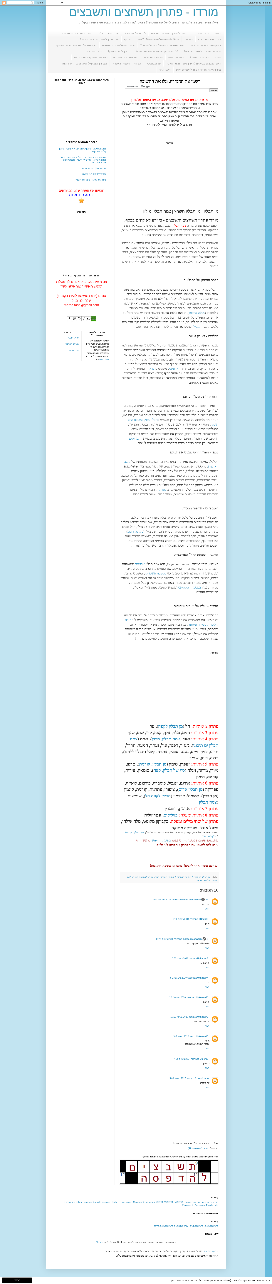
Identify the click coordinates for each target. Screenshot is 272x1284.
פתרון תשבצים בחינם (163, 1226)
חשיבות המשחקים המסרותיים (91, 57)
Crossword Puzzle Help (206, 1205)
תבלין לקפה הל (158, 795)
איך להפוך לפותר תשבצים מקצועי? (99, 39)
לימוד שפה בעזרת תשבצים (77, 33)
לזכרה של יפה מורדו (135, 33)
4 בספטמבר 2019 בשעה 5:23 (189, 978)
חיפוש (217, 33)
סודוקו (127, 39)
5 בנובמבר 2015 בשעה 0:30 (190, 919)
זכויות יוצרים (211, 1251)
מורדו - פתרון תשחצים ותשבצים (143, 12)
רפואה (151, 368)
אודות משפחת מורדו (209, 39)
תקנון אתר (165, 69)
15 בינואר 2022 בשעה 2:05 (190, 1036)
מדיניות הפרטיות (153, 57)
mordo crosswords (191, 899)
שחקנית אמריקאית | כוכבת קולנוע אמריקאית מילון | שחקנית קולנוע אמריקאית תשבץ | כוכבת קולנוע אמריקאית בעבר (83, 160)
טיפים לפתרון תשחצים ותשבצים (169, 33)
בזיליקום (171, 815)
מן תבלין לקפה (170, 726)
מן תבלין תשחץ (146, 877)
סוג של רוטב (135, 531)
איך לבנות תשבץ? (117, 51)
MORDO (178, 1202)
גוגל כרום (104, 359)
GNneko (203, 919)
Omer (203, 1059)
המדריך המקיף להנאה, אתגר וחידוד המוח (84, 63)
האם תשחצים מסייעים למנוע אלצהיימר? (162, 45)
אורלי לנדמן (203, 1078)
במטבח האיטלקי (155, 573)
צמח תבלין (208, 802)
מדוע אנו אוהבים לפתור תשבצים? (202, 51)
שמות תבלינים (210, 880)
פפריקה (161, 489)
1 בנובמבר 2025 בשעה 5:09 (182, 1078)
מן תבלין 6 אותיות (176, 877)
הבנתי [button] (17, 1280)
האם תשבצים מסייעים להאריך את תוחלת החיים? (193, 63)
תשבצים (199, 880)
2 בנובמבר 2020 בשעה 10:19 (189, 1017)
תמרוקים (134, 438)
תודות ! (188, 39)
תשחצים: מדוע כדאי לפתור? (205, 57)
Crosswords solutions (144, 1202)
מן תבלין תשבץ (160, 877)
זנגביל (197, 326)
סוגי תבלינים (132, 877)
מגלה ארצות (197, 312)
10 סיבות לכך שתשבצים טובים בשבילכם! (155, 51)
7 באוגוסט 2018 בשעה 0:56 (190, 958)
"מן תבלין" (128, 832)
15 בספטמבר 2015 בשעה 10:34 (180, 899)
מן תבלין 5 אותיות (193, 877)
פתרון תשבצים (94, 51)
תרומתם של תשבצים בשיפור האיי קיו (76, 45)
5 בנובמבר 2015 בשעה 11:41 (182, 939)
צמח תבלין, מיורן (166, 738)
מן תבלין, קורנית (153, 764)
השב (207, 908)
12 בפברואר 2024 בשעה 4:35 (191, 1059)
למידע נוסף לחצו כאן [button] (182, 1280)
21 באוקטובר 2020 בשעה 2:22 (188, 997)
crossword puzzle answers (97, 1202)
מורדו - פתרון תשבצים (208, 1202)
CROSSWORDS (164, 1202)
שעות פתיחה (191, 1202)
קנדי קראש (73, 350)
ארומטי (174, 368)
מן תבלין (206, 877)
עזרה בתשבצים (181, 1226)
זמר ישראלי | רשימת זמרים (94, 168)
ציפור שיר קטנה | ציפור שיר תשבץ (90, 179)
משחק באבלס (72, 344)
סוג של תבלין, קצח (169, 770)
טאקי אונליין (73, 337)
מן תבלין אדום (191, 789)
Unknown (202, 958)
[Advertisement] (169, 177)
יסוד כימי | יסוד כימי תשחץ (94, 174)
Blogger (100, 1242)
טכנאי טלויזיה (125, 1202)
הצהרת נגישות (176, 57)
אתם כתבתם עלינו (108, 33)
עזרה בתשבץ (154, 63)
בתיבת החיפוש (161, 840)
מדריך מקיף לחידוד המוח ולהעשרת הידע (198, 69)
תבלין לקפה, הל (210, 836)
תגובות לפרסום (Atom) (198, 1148)
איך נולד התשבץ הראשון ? (126, 63)
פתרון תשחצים (201, 33)
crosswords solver (73, 1202)
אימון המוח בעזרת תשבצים (206, 45)
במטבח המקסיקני (189, 587)
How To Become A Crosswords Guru (158, 39)
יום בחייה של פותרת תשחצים (118, 45)
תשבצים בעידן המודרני (125, 57)
